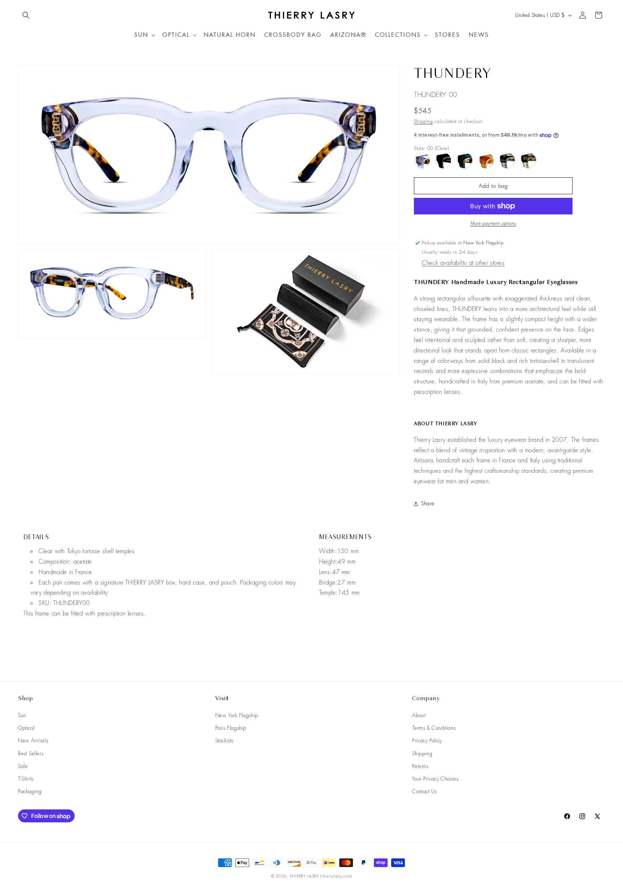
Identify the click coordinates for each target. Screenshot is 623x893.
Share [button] (427, 503)
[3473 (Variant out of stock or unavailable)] (464, 160)
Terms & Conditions (433, 728)
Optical (26, 728)
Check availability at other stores (463, 263)
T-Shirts (26, 779)
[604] (528, 160)
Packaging (29, 791)
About (418, 715)
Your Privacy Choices (435, 779)
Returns (420, 766)
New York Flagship (236, 715)
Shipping (423, 121)
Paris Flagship (230, 728)
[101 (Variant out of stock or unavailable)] (443, 160)
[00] (422, 160)
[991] (486, 160)
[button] (26, 15)
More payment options (493, 223)
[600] (507, 160)
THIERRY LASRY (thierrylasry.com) (321, 876)
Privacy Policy (427, 740)
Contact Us (424, 791)
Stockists (224, 740)
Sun (22, 715)
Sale (23, 766)
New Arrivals (33, 740)
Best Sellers (30, 753)
